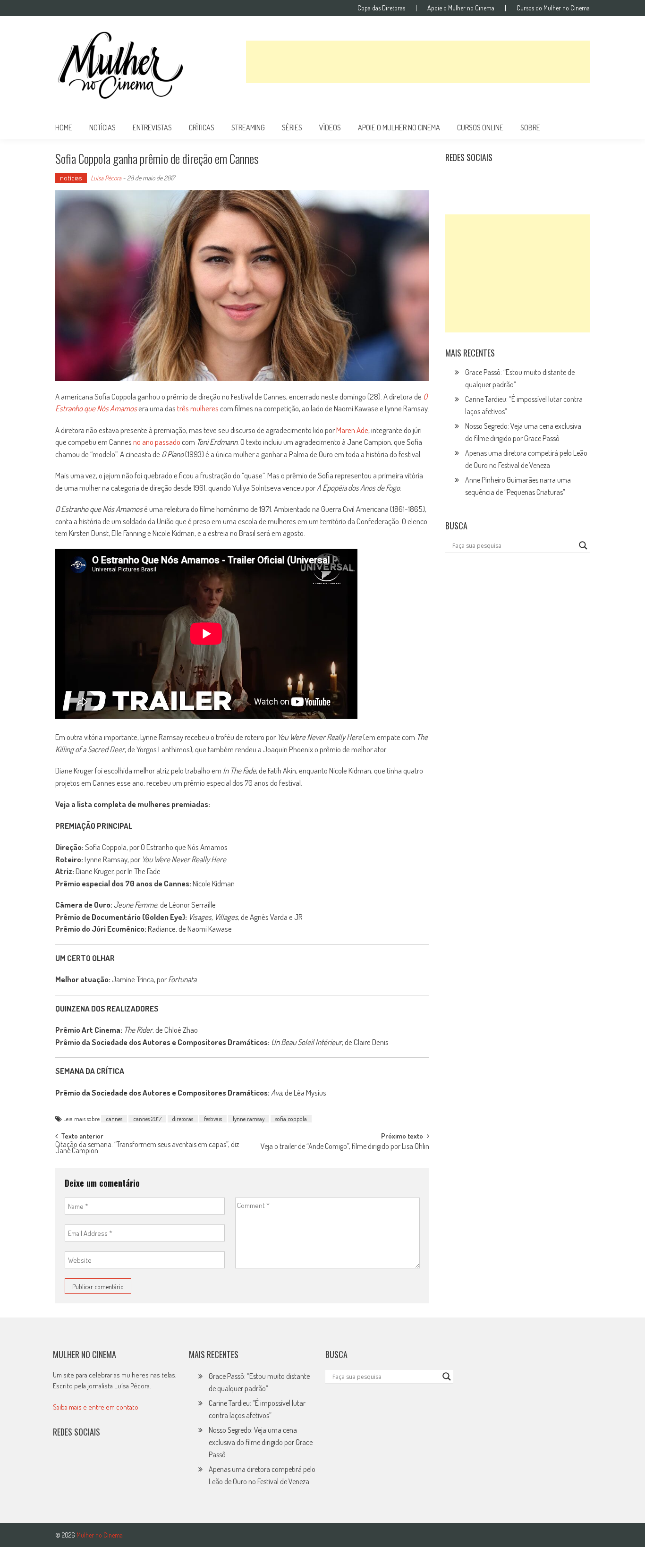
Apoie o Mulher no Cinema (460, 8)
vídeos (330, 127)
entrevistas (152, 127)
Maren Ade (352, 430)
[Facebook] (538, 180)
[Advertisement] (418, 62)
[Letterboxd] (476, 180)
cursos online (480, 127)
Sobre (530, 127)
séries (292, 127)
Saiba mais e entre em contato (95, 1406)
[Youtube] (517, 180)
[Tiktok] (497, 180)
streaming (248, 127)
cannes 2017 (147, 1118)
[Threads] (558, 180)
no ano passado (156, 442)
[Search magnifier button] (583, 545)
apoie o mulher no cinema (399, 127)
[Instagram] (455, 180)
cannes (114, 1118)
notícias (102, 127)
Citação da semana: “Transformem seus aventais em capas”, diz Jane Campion (147, 1148)
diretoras (182, 1118)
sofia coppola (291, 1118)
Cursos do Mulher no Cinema (553, 8)
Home (63, 127)
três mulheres (198, 408)
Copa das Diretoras (381, 8)
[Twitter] (83, 1462)
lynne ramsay (248, 1118)
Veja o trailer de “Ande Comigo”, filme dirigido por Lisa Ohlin (345, 1147)
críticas (201, 127)
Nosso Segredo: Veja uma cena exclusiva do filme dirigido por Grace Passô (261, 1442)
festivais (213, 1118)
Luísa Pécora (106, 178)
